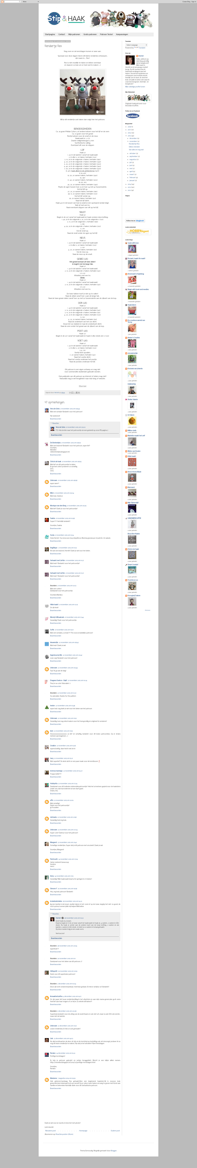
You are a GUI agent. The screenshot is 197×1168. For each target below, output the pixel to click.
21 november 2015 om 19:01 (64, 630)
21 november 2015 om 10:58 (65, 518)
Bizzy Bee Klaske (134, 534)
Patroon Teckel (106, 34)
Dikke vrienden (134, 147)
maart (132, 174)
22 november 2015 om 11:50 (67, 718)
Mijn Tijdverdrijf (133, 503)
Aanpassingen (122, 34)
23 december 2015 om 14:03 (63, 1038)
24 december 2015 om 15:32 (65, 1053)
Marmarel (131, 487)
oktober (133, 153)
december (133, 138)
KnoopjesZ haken (134, 596)
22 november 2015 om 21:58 (66, 817)
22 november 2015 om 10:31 (66, 693)
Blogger (114, 1151)
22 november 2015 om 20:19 (63, 800)
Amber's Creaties (134, 338)
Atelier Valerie (133, 399)
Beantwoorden (55, 419)
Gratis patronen (90, 34)
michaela (53, 817)
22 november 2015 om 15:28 (66, 746)
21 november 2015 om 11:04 (64, 535)
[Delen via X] (74, 392)
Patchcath (54, 859)
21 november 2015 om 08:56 (72, 462)
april (131, 171)
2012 (129, 190)
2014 (129, 184)
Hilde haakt (54, 605)
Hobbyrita (53, 784)
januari (132, 180)
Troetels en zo (133, 580)
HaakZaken (132, 305)
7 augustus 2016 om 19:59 (66, 1078)
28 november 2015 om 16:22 (72, 901)
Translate (142, 48)
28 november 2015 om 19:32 (74, 918)
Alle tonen (147, 610)
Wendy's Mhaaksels (57, 617)
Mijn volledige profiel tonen (135, 87)
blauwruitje (54, 642)
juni (131, 165)
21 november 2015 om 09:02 (76, 427)
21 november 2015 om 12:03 (66, 586)
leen (51, 731)
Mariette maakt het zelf (136, 436)
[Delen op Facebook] (77, 392)
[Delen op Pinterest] (79, 392)
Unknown (53, 480)
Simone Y (53, 889)
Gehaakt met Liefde (57, 560)
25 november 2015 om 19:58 (67, 889)
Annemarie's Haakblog (136, 274)
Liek (51, 1038)
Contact (61, 34)
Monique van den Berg (58, 506)
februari (133, 178)
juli (131, 162)
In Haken (131, 415)
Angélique (54, 548)
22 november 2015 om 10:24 (77, 680)
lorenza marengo (56, 771)
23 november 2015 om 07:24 (68, 830)
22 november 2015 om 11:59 (63, 731)
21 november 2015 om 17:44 (74, 617)
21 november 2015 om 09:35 (76, 506)
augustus (133, 159)
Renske (53, 1053)
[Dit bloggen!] (72, 392)
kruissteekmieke (56, 901)
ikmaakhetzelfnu (56, 996)
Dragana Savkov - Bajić (58, 680)
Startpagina (50, 34)
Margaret (53, 842)
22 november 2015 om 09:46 (68, 668)
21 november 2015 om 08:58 (67, 480)
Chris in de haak (55, 462)
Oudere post (115, 1131)
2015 (129, 136)
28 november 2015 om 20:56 (67, 946)
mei (131, 168)
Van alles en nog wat (136, 150)
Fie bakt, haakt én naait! (136, 258)
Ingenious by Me (56, 655)
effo (51, 800)
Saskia (52, 518)
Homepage (83, 1131)
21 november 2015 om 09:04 (64, 493)
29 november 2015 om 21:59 (67, 971)
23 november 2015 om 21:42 (67, 842)
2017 (129, 130)
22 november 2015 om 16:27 (72, 771)
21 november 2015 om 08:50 (71, 443)
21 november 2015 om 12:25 (68, 605)
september (134, 156)
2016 (129, 133)
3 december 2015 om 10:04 (66, 984)
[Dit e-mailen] (70, 392)
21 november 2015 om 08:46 (70, 409)
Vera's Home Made (134, 472)
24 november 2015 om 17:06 (68, 859)
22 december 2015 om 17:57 (67, 1026)
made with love (133, 243)
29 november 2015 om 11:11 (66, 958)
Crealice (53, 746)
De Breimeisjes (55, 443)
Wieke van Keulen (134, 451)
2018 (129, 127)
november (133, 141)
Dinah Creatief (133, 565)
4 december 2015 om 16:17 (72, 996)
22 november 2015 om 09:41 (72, 655)
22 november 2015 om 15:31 (63, 758)
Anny (52, 876)
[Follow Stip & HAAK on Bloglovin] (135, 222)
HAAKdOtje (132, 384)
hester (52, 706)
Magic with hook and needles (138, 289)
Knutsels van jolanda (135, 369)
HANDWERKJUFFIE (134, 518)
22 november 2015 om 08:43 (69, 642)
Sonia (52, 535)
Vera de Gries (55, 409)
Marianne (53, 1078)
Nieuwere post (50, 1131)
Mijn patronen (74, 34)
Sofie (52, 630)
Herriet (58, 918)
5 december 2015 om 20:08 (66, 1011)
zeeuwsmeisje (133, 353)
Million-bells (132, 430)
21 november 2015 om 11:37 (74, 560)
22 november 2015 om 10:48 (65, 706)
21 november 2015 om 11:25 (67, 548)
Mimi (52, 493)
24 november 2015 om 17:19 (63, 876)
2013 (129, 187)
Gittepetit (53, 971)
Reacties (55, 423)
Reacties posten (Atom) (64, 1134)
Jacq (51, 758)
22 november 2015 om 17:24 (67, 784)
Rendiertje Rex (134, 144)
